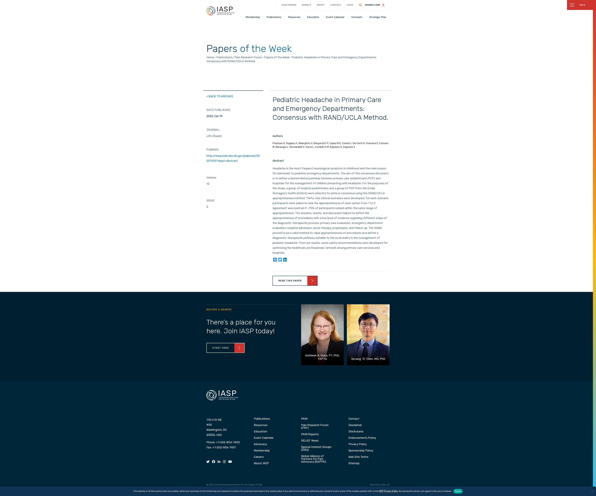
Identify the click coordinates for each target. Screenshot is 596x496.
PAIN (304, 418)
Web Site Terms (358, 457)
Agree (458, 491)
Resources (260, 425)
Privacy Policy (357, 444)
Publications (262, 418)
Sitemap (353, 463)
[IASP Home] (220, 10)
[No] (592, 491)
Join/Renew (288, 5)
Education (260, 431)
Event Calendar (263, 438)
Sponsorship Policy (360, 450)
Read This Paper (290, 280)
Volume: (211, 177)
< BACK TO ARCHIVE (219, 96)
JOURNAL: (213, 130)
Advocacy (260, 444)
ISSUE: (210, 200)
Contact (335, 5)
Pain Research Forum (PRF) (315, 427)
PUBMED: (212, 149)
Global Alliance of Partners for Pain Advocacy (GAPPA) (313, 459)
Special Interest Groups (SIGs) (316, 448)
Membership (262, 450)
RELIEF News (309, 440)
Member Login (372, 5)
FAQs (350, 5)
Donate (306, 5)
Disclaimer (355, 425)
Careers (259, 457)
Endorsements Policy (362, 438)
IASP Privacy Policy (388, 491)
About (321, 5)
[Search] (360, 5)
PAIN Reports (310, 434)
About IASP (261, 463)
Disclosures (355, 431)
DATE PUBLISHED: (218, 110)
